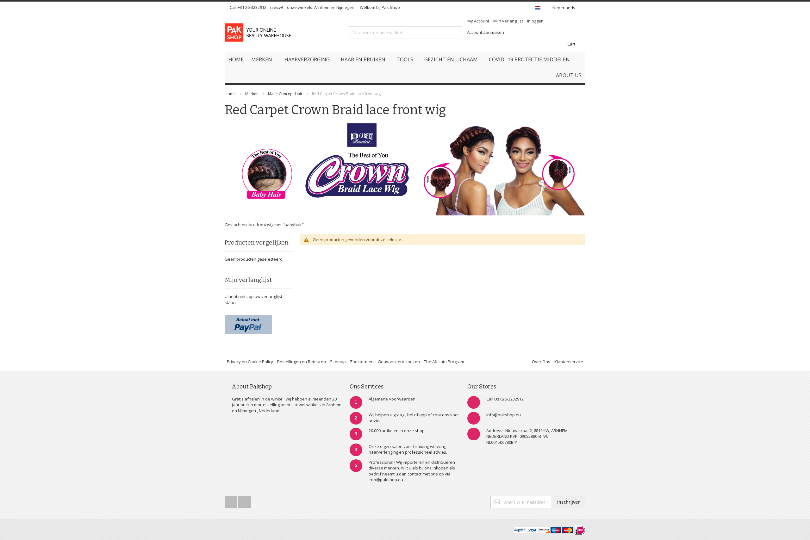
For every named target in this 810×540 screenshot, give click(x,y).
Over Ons (541, 361)
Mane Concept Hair (285, 93)
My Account (478, 21)
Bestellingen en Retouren (301, 361)
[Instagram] (244, 500)
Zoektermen (362, 361)
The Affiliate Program (444, 361)
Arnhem (321, 7)
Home (230, 93)
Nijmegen (345, 7)
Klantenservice (568, 361)
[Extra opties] (248, 317)
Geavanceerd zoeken (399, 361)
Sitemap (338, 361)
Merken (252, 93)
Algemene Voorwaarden (392, 399)
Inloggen (535, 21)
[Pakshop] (259, 32)
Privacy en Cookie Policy (250, 361)
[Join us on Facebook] (231, 500)
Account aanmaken (485, 32)
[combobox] (405, 32)
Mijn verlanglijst (508, 21)
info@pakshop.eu (503, 415)
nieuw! (276, 7)
